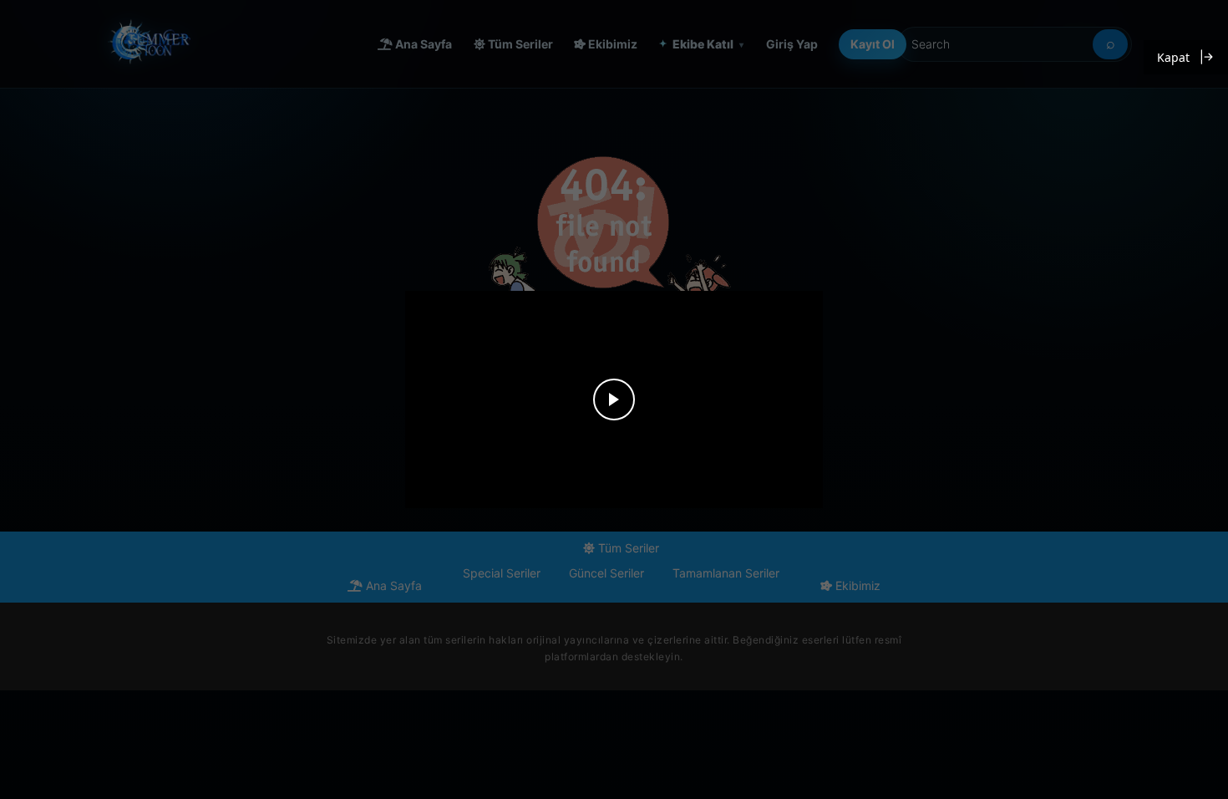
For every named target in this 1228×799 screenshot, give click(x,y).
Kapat (1173, 57)
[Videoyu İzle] (614, 399)
